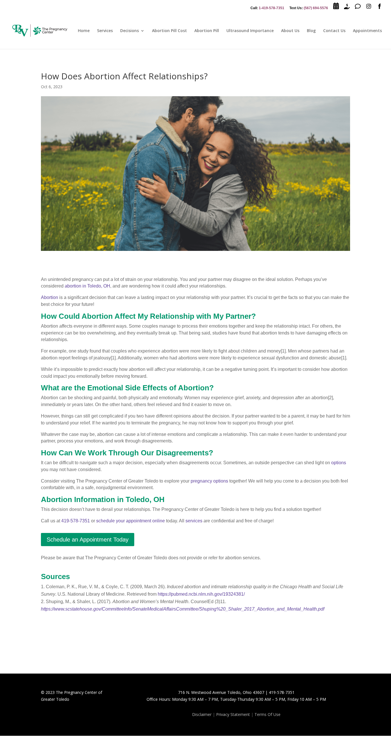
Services (105, 31)
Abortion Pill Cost (169, 31)
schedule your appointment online (130, 520)
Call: (267, 8)
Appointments (367, 31)
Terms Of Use (267, 714)
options (338, 462)
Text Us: (308, 8)
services (193, 520)
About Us (290, 31)
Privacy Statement (233, 714)
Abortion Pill (206, 31)
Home (84, 31)
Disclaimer (202, 714)
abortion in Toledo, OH (87, 286)
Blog (311, 31)
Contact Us (334, 31)
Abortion (49, 297)
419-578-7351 (75, 520)
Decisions (129, 31)
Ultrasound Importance (250, 31)
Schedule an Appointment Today (88, 539)
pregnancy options (209, 481)
